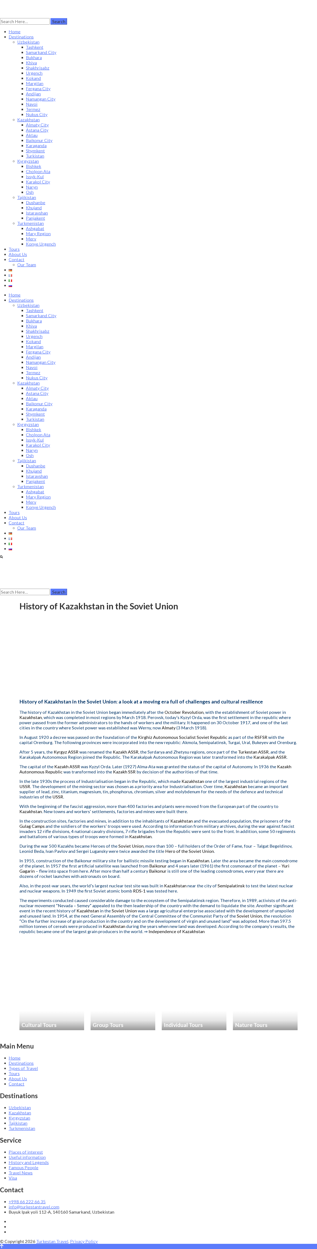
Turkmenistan (30, 223)
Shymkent (35, 150)
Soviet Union (131, 845)
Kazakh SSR (124, 771)
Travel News (21, 1172)
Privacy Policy (84, 1241)
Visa (13, 1177)
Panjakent (35, 218)
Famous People (23, 1167)
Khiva (31, 62)
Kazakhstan (28, 119)
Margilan (34, 83)
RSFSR (260, 737)
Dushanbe (35, 202)
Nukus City (36, 114)
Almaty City (37, 124)
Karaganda (36, 145)
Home (14, 31)
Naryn (32, 186)
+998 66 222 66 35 (27, 1201)
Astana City (37, 129)
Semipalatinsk (231, 885)
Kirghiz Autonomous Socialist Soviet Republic (182, 737)
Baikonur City (39, 140)
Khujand (34, 207)
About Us (18, 254)
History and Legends (29, 1162)
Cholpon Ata (38, 171)
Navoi (32, 104)
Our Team (26, 264)
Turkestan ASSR (253, 751)
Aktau (32, 135)
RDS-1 (139, 890)
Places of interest (26, 1151)
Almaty (169, 727)
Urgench (34, 73)
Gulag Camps (32, 826)
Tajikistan (26, 197)
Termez (33, 109)
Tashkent (34, 47)
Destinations (21, 36)
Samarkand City (41, 52)
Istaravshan (37, 212)
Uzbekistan (28, 41)
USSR (24, 786)
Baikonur (158, 865)
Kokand (33, 78)
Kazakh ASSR (125, 751)
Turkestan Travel (52, 1241)
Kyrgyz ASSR (66, 751)
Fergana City (38, 88)
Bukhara (34, 57)
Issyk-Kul (35, 176)
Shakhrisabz (37, 67)
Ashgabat (35, 228)
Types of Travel (23, 1068)
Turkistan (35, 155)
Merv (31, 238)
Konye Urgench (41, 243)
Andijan (33, 93)
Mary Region (38, 233)
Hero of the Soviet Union (189, 851)
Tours (14, 249)
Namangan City (40, 98)
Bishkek (33, 166)
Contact (16, 259)
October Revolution (184, 712)
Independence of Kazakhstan (177, 931)
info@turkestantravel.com (34, 1206)
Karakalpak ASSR (270, 757)
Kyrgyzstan (28, 161)
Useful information (27, 1157)
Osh (30, 192)
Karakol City (38, 181)
